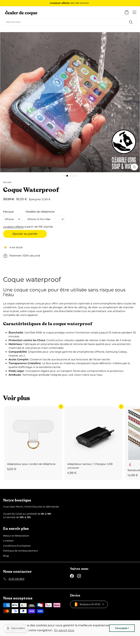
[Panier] (126, 12)
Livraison (8, 540)
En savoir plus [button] (64, 630)
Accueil (7, 182)
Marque (8, 211)
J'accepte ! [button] (122, 628)
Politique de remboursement (20, 550)
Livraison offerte (13, 226)
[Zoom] (134, 167)
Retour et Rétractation (16, 535)
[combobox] (70, 22)
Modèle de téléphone (40, 211)
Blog (6, 555)
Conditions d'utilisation (17, 545)
